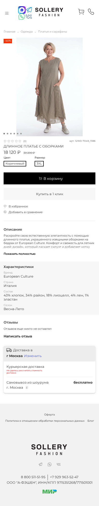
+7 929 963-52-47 (64, 477)
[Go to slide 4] (14, 133)
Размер (40, 157)
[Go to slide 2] (7, 133)
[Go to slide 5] (17, 133)
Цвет (7, 157)
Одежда (27, 31)
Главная (9, 31)
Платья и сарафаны (52, 31)
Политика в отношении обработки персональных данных (45, 420)
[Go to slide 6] (21, 133)
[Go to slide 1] (4, 133)
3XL (39, 163)
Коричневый (15, 163)
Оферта (49, 414)
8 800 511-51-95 (33, 477)
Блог (90, 420)
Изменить (33, 356)
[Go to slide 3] (11, 133)
